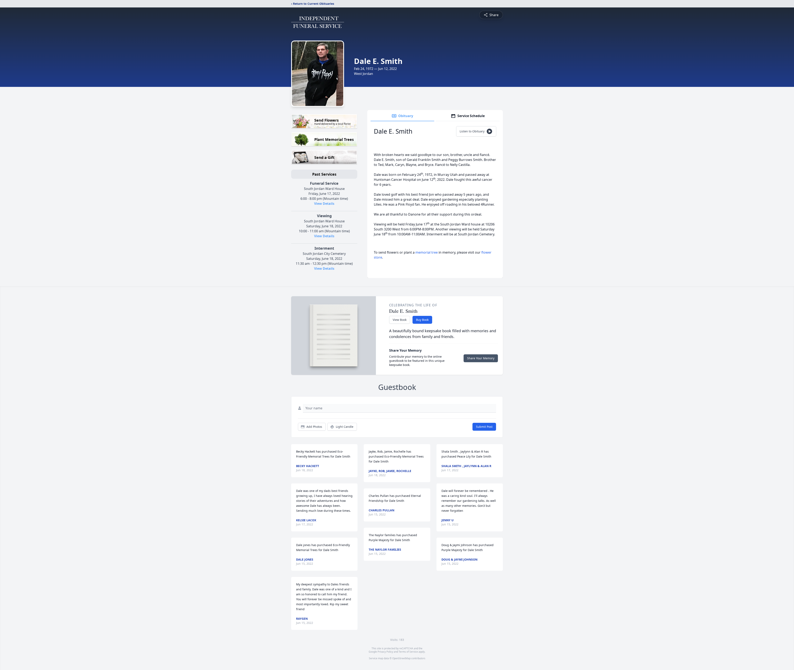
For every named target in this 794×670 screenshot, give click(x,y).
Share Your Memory (480, 358)
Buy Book (422, 320)
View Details (324, 203)
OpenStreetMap (401, 658)
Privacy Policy (385, 651)
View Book (400, 320)
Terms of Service (408, 651)
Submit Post (484, 427)
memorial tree (426, 252)
